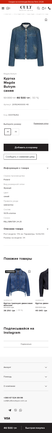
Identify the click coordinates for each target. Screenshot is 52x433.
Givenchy (8, 300)
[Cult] (26, 8)
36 (16, 132)
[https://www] (5, 410)
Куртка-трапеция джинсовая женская (18, 304)
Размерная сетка (41, 123)
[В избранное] (46, 46)
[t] (10, 410)
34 (8, 132)
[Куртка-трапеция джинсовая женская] (18, 282)
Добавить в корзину (26, 147)
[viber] (15, 410)
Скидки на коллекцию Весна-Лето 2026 (26, 2)
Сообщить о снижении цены (20, 156)
